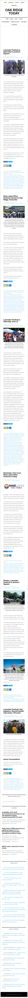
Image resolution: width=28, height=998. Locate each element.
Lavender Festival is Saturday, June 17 (11, 321)
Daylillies (21, 446)
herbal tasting (14, 181)
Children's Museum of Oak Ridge (10, 442)
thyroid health (17, 789)
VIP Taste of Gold (17, 310)
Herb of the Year (7, 181)
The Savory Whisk (20, 308)
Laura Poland (10, 786)
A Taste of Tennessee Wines (15, 435)
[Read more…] (12, 158)
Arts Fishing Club (12, 296)
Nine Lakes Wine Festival (18, 304)
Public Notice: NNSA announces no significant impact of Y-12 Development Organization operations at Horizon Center (13, 831)
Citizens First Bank (7, 445)
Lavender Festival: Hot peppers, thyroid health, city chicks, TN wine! (13, 711)
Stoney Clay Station (19, 461)
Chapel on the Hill (15, 441)
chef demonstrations (11, 297)
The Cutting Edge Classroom (9, 308)
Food (11, 292)
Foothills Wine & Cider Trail (13, 298)
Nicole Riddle (9, 304)
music (10, 185)
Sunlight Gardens (15, 187)
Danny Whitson (14, 446)
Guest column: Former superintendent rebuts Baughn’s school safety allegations (13, 935)
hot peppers (16, 785)
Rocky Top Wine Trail (12, 305)
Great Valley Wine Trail (14, 179)
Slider (10, 173)
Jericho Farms (6, 184)
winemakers (19, 312)
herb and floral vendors (17, 180)
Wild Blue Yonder (12, 312)
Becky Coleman (17, 439)
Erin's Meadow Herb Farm (9, 177)
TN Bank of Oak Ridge (16, 462)
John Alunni (9, 301)
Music (7, 173)
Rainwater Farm (7, 187)
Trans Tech (17, 463)
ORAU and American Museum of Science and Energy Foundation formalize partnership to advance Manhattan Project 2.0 (14, 909)
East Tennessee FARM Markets (16, 449)
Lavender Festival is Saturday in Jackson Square (11, 52)
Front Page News (16, 292)
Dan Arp (9, 446)
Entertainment (15, 172)
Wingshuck (19, 188)
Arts (10, 171)
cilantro (19, 443)
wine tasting (14, 188)
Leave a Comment (19, 57)
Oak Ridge (5, 305)
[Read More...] (13, 823)
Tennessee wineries (11, 306)
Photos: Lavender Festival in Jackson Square (11, 582)
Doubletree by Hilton (8, 447)
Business (13, 171)
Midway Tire (13, 458)
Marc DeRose (9, 570)
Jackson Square (14, 183)
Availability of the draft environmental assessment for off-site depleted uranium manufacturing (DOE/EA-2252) (13, 814)
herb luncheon (11, 453)
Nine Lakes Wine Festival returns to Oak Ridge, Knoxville (13, 198)
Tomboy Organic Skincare (9, 463)
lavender (12, 184)
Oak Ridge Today (14, 11)
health (9, 180)
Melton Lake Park (12, 302)
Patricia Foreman (17, 787)
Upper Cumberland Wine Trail (12, 572)
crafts (9, 176)
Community (18, 171)
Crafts (10, 172)
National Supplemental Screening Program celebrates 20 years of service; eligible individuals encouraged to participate (13, 892)
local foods (6, 185)
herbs (19, 181)
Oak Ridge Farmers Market (18, 185)
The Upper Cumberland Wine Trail (10, 309)
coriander (14, 445)
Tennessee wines (20, 306)
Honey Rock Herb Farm (14, 454)
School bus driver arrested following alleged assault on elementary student (13, 986)
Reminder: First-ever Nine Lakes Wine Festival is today (12, 475)
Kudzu (13, 301)
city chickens (17, 782)
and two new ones (13, 563)
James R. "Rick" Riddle (11, 455)
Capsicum (11, 782)
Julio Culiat (21, 700)
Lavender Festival (19, 184)
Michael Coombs (20, 302)
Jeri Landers (21, 183)
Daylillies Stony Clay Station (17, 176)
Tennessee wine (10, 789)
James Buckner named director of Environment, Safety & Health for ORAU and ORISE (13, 885)
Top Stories (9, 293)
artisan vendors (13, 175)
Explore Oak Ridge (13, 567)
